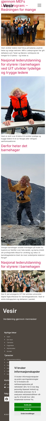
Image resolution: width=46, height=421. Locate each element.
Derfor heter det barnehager (14, 148)
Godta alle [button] (27, 405)
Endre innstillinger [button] (27, 413)
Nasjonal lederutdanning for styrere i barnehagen (21, 264)
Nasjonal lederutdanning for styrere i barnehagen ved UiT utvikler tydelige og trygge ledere (21, 66)
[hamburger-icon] (39, 5)
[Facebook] (6, 399)
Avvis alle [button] (27, 409)
